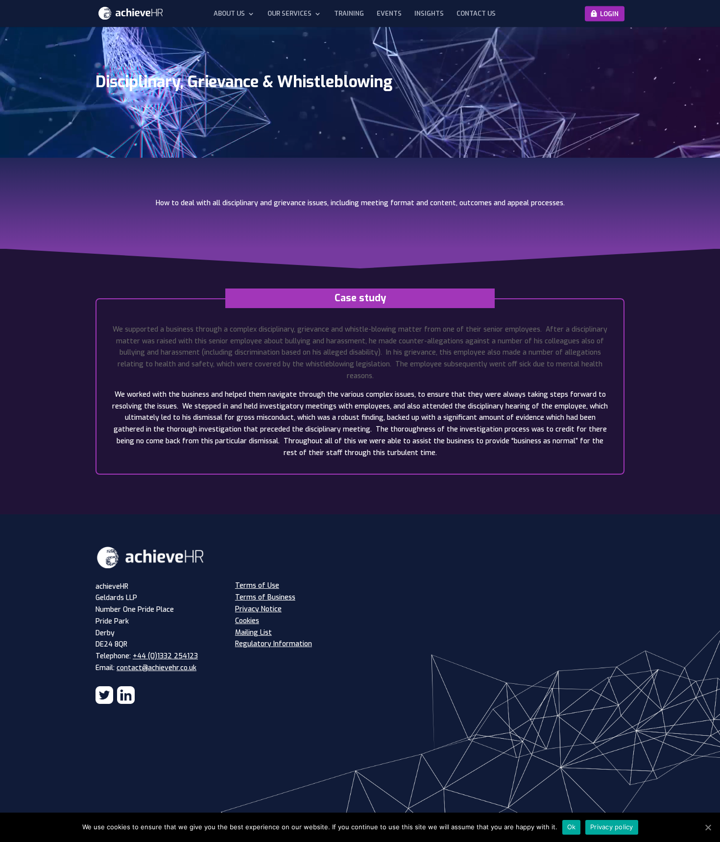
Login (609, 13)
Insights (429, 13)
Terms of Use (257, 585)
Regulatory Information (273, 644)
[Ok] (708, 827)
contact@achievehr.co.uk (156, 668)
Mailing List (253, 632)
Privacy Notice (258, 609)
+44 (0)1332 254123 (165, 656)
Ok (571, 827)
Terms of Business (265, 597)
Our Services (289, 13)
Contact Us (476, 13)
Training (349, 13)
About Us (229, 13)
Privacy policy (611, 827)
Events (389, 13)
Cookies (247, 620)
